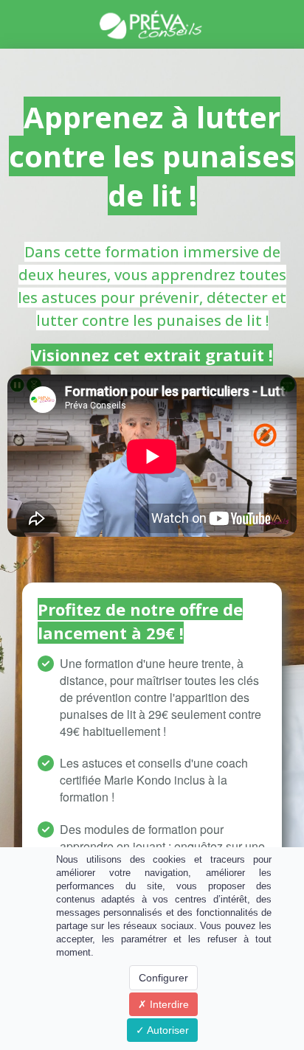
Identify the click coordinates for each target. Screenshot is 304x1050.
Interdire (168, 1004)
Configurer (163, 978)
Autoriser (167, 1030)
